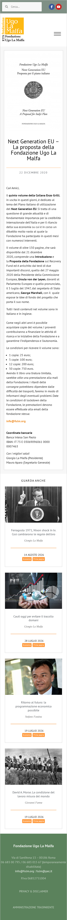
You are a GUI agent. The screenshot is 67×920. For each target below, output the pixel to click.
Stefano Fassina (33, 716)
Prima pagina (39, 559)
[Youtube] (59, 7)
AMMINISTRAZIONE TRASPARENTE (33, 907)
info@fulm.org (16, 421)
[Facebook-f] (52, 7)
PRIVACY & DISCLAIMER (33, 891)
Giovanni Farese (33, 802)
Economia (27, 559)
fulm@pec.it (44, 871)
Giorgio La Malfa (33, 540)
